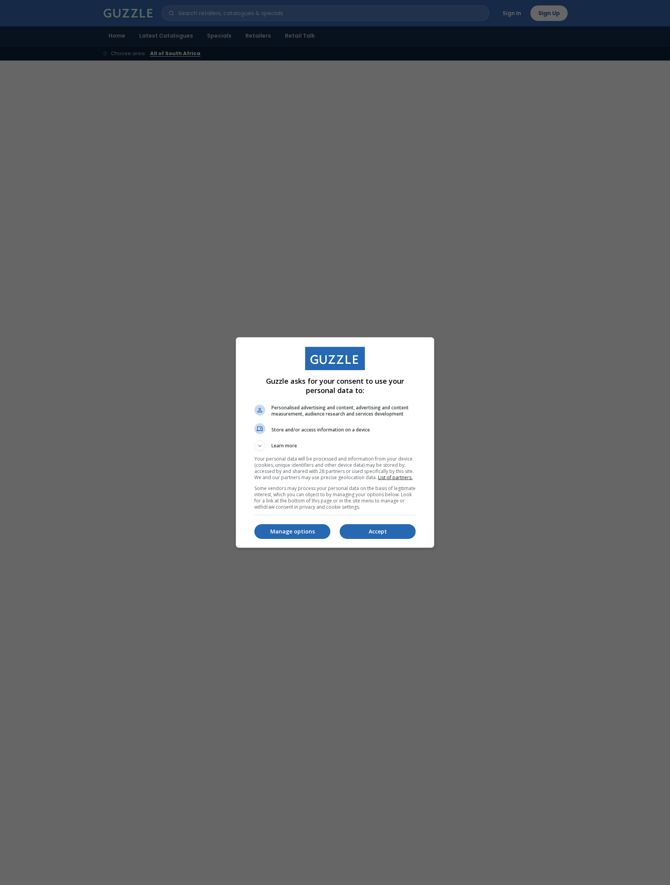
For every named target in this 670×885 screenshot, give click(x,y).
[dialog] (335, 442)
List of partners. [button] (395, 477)
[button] (335, 445)
